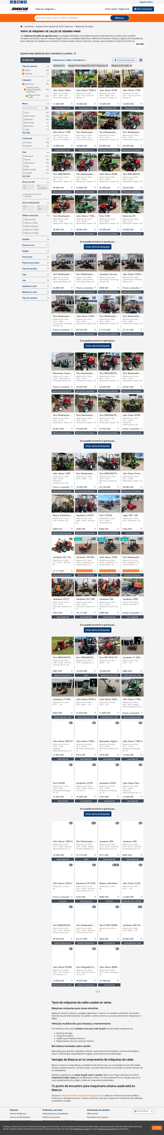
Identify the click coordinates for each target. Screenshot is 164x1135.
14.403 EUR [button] (128, 755)
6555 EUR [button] (57, 713)
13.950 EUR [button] (128, 797)
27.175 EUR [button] (81, 855)
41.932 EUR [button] (104, 429)
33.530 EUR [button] (128, 146)
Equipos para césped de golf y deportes (54, 26)
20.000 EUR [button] (58, 230)
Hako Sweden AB (63, 617)
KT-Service (62, 901)
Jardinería (29, 26)
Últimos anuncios (30, 216)
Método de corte (29, 292)
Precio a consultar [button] (84, 288)
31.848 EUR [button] (81, 429)
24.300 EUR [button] (104, 188)
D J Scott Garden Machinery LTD (87, 491)
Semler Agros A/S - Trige (109, 675)
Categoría (26, 80)
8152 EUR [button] (80, 755)
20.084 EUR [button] (81, 230)
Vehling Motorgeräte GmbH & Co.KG (135, 433)
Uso (24, 280)
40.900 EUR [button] (58, 188)
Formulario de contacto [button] (97, 1117)
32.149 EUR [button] (104, 487)
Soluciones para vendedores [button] (55, 1113)
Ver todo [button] (26, 132)
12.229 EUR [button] (81, 671)
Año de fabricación (30, 203)
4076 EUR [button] (103, 755)
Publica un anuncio (51, 1117)
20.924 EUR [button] (81, 330)
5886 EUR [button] (127, 671)
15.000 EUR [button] (81, 146)
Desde (24, 206)
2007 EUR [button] (57, 671)
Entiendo (157, 1128)
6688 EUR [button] (103, 897)
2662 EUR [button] (103, 939)
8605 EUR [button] (127, 855)
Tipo (24, 275)
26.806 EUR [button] (104, 146)
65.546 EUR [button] (58, 939)
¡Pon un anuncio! (144, 9)
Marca (25, 104)
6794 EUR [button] (80, 897)
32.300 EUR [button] (104, 230)
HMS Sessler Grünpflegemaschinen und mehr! (115, 150)
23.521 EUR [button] (58, 429)
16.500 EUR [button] (81, 797)
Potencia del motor (30, 263)
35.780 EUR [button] (104, 981)
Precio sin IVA (28, 182)
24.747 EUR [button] (81, 939)
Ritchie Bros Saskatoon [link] (86, 575)
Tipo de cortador (29, 298)
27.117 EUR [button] (58, 571)
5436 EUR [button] (127, 529)
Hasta (38, 206)
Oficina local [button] (92, 1113)
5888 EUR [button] (103, 613)
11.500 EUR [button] (58, 104)
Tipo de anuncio (29, 66)
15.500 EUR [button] (81, 104)
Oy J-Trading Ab (132, 617)
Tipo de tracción (29, 269)
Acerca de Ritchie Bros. (20, 1117)
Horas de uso (28, 245)
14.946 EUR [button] (58, 855)
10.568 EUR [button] (104, 671)
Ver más (140, 43)
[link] (63, 79)
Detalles (26, 239)
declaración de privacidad (106, 1129)
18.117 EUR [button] (81, 613)
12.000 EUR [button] (128, 104)
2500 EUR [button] (80, 529)
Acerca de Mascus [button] (18, 1113)
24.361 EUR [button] (128, 387)
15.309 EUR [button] (58, 797)
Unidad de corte (29, 286)
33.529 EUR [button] (128, 188)
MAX (38, 185)
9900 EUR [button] (57, 529)
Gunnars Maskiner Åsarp (132, 717)
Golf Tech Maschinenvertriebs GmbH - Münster (69, 533)
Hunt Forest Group (132, 533)
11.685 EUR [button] (58, 755)
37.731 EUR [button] (104, 330)
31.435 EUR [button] (81, 713)
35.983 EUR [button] (128, 939)
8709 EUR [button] (103, 529)
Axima (86, 675)
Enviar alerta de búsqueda (97, 247)
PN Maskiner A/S (109, 943)
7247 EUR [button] (57, 613)
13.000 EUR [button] (58, 146)
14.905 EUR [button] (81, 487)
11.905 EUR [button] (104, 713)
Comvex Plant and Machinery (109, 533)
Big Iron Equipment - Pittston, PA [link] (64, 985)
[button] (35, 60)
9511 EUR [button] (103, 855)
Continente (27, 138)
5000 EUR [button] (103, 288)
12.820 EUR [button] (58, 981)
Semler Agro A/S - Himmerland (133, 901)
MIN (24, 185)
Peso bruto (27, 257)
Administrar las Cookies (81, 1129)
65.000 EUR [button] (58, 288)
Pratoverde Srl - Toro (62, 108)
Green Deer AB (63, 759)
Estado (25, 251)
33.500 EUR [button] (128, 230)
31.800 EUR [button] (81, 188)
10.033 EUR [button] (81, 981)
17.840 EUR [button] (128, 897)
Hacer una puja (83, 571)
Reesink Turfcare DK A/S (62, 675)
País (24, 152)
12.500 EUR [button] (104, 104)
